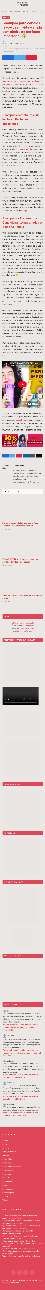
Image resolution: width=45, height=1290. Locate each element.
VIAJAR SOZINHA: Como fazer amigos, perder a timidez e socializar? (20, 560)
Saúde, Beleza (8, 1189)
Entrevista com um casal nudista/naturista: (18, 1249)
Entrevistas (6, 1148)
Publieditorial (7, 1181)
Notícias (5, 1155)
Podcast (5, 1178)
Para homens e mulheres (11, 1167)
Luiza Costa (14, 43)
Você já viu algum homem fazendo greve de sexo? (21, 1256)
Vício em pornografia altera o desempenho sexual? (22, 596)
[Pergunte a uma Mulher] (22, 4)
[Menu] (4, 4)
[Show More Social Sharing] (40, 57)
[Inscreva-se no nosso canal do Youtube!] (23, 626)
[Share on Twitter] (8, 57)
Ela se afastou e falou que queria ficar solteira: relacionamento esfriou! (20, 524)
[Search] (41, 4)
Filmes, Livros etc (9, 1152)
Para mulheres (8, 1170)
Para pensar (7, 1174)
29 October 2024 (19, 1115)
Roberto (11, 1035)
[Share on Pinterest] (31, 57)
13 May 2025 (19, 1077)
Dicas (4, 1144)
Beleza (6, 17)
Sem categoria (8, 1193)
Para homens (7, 1163)
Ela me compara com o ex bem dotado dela (18, 1241)
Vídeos (5, 1200)
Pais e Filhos (7, 1159)
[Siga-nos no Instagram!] (23, 623)
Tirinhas (5, 1196)
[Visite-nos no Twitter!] (22, 631)
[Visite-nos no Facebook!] (23, 628)
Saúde (4, 1185)
